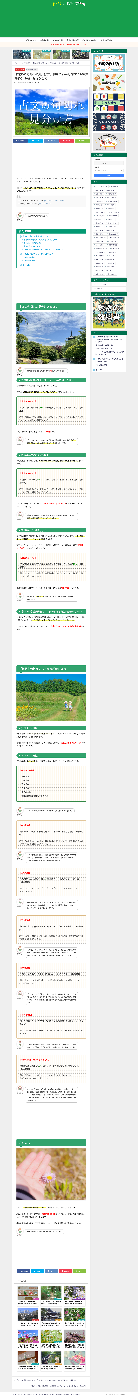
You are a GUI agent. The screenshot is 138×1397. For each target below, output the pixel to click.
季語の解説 (100, 234)
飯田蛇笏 (99, 263)
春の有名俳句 (112, 197)
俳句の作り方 (32, 40)
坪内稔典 (99, 266)
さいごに (25, 265)
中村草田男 (113, 245)
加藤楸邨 (110, 190)
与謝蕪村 (110, 263)
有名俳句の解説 (73, 40)
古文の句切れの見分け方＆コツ (34, 236)
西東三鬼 (111, 219)
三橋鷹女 (99, 205)
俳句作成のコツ (32, 69)
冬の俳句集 (100, 212)
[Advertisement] (69, 23)
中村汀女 (99, 259)
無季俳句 (99, 208)
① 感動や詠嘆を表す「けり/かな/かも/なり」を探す (40, 239)
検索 (109, 175)
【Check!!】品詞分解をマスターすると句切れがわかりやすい (43, 249)
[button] (15, 54)
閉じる (28, 231)
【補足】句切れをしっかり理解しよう (37, 254)
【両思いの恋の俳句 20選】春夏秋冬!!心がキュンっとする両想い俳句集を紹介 (58, 1386)
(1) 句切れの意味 (29, 257)
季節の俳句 (45, 40)
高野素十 (111, 208)
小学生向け (100, 215)
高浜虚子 (99, 223)
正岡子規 (110, 205)
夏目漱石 (110, 230)
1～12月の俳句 (101, 186)
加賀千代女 (100, 274)
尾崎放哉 (112, 255)
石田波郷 (114, 186)
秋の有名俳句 (112, 201)
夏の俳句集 (113, 215)
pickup (110, 270)
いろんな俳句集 (114, 212)
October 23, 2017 (45, 203)
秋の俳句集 (100, 245)
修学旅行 (99, 226)
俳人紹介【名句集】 (90, 40)
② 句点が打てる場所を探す (32, 243)
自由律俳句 (100, 252)
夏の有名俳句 (112, 223)
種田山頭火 (115, 248)
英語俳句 (99, 270)
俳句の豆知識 (107, 40)
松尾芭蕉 (99, 201)
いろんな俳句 (58, 40)
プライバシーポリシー (101, 284)
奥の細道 (112, 252)
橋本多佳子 (111, 266)
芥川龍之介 (100, 241)
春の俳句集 (100, 255)
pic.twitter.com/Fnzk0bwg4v (54, 200)
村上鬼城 (99, 230)
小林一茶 (99, 194)
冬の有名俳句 (101, 237)
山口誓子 (99, 219)
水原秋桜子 (112, 226)
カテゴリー (98, 167)
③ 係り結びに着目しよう (32, 246)
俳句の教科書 (98, 288)
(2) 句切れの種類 (29, 260)
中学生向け (113, 234)
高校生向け (114, 237)
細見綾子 (110, 259)
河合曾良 (99, 190)
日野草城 (99, 197)
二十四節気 (112, 194)
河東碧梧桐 (112, 241)
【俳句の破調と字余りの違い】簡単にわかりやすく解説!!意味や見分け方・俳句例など (47, 1380)
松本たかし (112, 274)
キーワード (98, 159)
